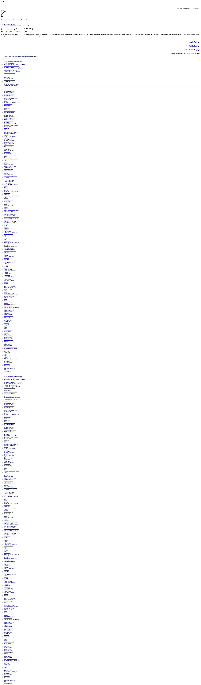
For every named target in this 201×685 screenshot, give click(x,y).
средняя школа (8, 320)
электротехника (8, 362)
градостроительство (9, 140)
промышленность (8, 277)
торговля (6, 334)
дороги (6, 156)
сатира (5, 290)
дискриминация (8, 153)
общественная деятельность (11, 242)
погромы (6, 258)
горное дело (7, 130)
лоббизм (6, 204)
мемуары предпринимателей (11, 217)
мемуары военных (9, 211)
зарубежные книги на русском (12, 71)
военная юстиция (8, 121)
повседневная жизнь (9, 256)
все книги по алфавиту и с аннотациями (14, 64)
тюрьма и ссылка (8, 338)
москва (6, 225)
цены (5, 357)
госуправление (8, 139)
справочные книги (9, 317)
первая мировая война (10, 251)
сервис (5, 300)
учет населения (8, 345)
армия (5, 101)
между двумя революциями (11, 210)
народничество (8, 228)
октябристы (7, 245)
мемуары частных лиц (10, 221)
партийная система (9, 248)
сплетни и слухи (8, 316)
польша (6, 265)
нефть (5, 236)
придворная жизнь (32, 56)
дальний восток (8, 146)
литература (7, 203)
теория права (7, 331)
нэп (5, 239)
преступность (7, 273)
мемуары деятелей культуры (11, 212)
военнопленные (8, 122)
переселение (7, 253)
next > (198, 58)
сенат (5, 299)
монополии (7, 224)
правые (6, 272)
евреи (5, 162)
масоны (6, 207)
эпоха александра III (9, 368)
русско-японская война (10, 287)
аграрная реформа (8, 92)
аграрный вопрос (8, 95)
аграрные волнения (9, 94)
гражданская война (9, 142)
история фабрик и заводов (11, 184)
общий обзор (7, 244)
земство (6, 173)
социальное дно (8, 311)
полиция (6, 263)
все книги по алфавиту (10, 24)
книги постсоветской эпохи (11, 66)
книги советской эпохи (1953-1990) (13, 67)
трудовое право (8, 337)
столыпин (6, 323)
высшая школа (7, 126)
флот (5, 354)
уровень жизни (8, 344)
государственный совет (10, 138)
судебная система (8, 325)
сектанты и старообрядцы (11, 294)
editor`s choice (7, 77)
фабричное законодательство (11, 348)
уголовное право (8, 340)
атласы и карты (8, 104)
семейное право (8, 297)
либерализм (7, 201)
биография (7, 108)
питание (6, 255)
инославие (6, 178)
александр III (7, 99)
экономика (7, 361)
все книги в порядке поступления (13, 61)
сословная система (9, 309)
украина (6, 341)
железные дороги (8, 164)
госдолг (6, 135)
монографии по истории (10, 78)
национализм (7, 231)
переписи (6, 252)
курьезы (6, 197)
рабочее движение (9, 280)
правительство (8, 269)
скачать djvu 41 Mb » (194, 50)
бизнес (5, 106)
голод (5, 129)
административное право (10, 98)
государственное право (10, 136)
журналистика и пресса (10, 166)
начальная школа (8, 234)
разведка (6, 283)
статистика (7, 81)
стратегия (6, 324)
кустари (6, 198)
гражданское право (9, 143)
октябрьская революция (10, 246)
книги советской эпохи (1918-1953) (13, 68)
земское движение (9, 171)
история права (7, 183)
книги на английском (9, 73)
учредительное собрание (10, 347)
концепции (7, 193)
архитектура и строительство (11, 102)
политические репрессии (10, 262)
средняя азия (7, 318)
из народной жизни (9, 174)
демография (7, 149)
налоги (6, 227)
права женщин (8, 268)
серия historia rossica (9, 301)
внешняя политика (9, 115)
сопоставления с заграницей (11, 307)
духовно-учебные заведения (11, 159)
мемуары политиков (9, 215)
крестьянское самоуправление (12, 195)
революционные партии (10, 284)
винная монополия (9, 112)
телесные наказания (9, 330)
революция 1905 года (9, 286)
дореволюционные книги (11, 70)
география (6, 128)
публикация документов (10, 85)
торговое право (8, 335)
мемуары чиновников (9, 222)
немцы (5, 235)
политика (6, 259)
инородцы (6, 177)
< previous (3, 58)
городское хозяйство (9, 133)
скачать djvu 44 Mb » (194, 46)
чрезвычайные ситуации (10, 359)
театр (5, 328)
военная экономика (9, 119)
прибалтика (7, 275)
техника (6, 333)
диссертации (7, 82)
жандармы (6, 163)
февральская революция (10, 350)
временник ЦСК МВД (10, 123)
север (5, 292)
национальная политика (10, 232)
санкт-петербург (8, 289)
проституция (7, 279)
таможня (6, 327)
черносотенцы (7, 358)
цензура (6, 355)
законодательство (8, 167)
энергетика (7, 365)
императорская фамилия (14, 56)
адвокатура (7, 97)
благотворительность (9, 111)
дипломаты (7, 152)
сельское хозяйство (9, 296)
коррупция (7, 194)
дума (5, 157)
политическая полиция (10, 260)
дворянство (7, 147)
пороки (6, 266)
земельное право (8, 169)
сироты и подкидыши (9, 304)
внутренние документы (10, 118)
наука (5, 229)
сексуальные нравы (9, 293)
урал (5, 342)
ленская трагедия (8, 200)
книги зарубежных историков (12, 84)
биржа (5, 109)
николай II (24, 56)
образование (7, 241)
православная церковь (10, 270)
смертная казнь (8, 306)
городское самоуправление (11, 132)
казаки (5, 188)
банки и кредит (8, 105)
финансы (6, 351)
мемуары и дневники (9, 80)
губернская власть (9, 145)
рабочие (6, 282)
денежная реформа (9, 150)
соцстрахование (8, 314)
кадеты (6, 187)
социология (7, 313)
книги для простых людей (11, 191)
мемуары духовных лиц (10, 214)
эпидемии (6, 366)
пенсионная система (9, 249)
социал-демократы (9, 310)
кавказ (5, 186)
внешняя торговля (9, 116)
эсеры (5, 369)
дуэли (5, 160)
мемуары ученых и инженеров (12, 219)
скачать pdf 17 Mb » (194, 42)
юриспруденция (8, 371)
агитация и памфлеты (9, 91)
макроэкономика (8, 205)
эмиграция (7, 364)
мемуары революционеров (11, 218)
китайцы (6, 190)
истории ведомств (9, 181)
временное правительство (11, 125)
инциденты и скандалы (10, 180)
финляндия (7, 352)
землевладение (8, 170)
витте (5, 113)
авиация (6, 89)
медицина (6, 208)
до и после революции (10, 154)
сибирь (6, 303)
